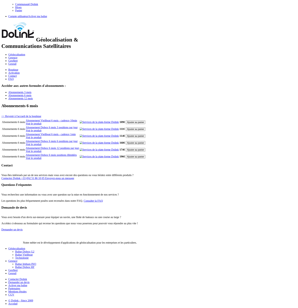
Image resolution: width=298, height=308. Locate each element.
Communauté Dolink (26, 4)
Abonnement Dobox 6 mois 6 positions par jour (52, 141)
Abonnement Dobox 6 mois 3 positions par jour (52, 127)
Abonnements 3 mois (19, 92)
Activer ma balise (37, 16)
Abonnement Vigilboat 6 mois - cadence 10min (51, 120)
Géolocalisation (16, 54)
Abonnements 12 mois (20, 98)
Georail (12, 63)
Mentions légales (17, 291)
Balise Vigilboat (24, 254)
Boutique (13, 69)
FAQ (11, 79)
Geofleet (13, 60)
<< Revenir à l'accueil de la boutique (21, 116)
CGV (11, 294)
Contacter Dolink (17, 279)
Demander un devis (18, 282)
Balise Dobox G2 (24, 251)
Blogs (18, 7)
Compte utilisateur (18, 16)
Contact (12, 75)
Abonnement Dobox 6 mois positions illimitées (51, 154)
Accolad (12, 303)
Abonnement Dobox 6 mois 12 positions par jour (52, 148)
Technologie (22, 257)
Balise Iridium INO (25, 264)
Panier (18, 10)
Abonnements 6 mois (19, 95)
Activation (14, 72)
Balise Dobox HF (24, 267)
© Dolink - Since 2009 (20, 300)
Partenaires (14, 288)
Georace (12, 57)
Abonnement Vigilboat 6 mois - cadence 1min (51, 134)
